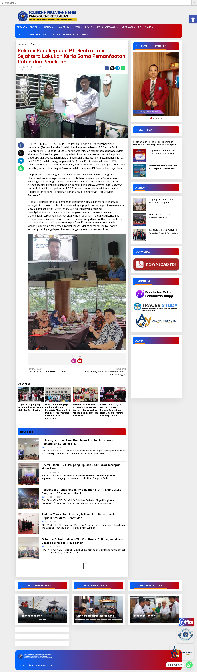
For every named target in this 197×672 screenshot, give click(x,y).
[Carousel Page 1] (40, 619)
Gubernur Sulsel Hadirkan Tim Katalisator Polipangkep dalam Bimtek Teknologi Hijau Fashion (82, 541)
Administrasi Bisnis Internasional (95, 615)
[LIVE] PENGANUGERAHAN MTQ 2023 (47, 370)
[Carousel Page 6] (94, 619)
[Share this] (107, 68)
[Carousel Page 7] (98, 619)
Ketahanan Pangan (143, 615)
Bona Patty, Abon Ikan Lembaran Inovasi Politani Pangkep (105, 372)
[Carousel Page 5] (91, 619)
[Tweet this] (112, 68)
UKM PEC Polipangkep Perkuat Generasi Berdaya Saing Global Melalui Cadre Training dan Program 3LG (111, 410)
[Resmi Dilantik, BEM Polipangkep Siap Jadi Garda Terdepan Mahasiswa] (110, 478)
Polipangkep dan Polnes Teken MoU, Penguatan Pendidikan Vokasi (160, 201)
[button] (193, 19)
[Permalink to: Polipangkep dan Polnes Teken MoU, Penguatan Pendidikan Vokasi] (139, 204)
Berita (33, 44)
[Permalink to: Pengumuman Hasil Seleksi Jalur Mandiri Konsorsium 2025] (139, 155)
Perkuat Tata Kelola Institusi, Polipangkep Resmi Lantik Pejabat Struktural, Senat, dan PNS (78, 516)
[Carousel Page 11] (113, 619)
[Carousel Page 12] (117, 619)
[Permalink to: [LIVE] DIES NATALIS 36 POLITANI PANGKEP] (139, 219)
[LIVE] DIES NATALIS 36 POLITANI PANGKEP (159, 216)
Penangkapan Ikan (31, 615)
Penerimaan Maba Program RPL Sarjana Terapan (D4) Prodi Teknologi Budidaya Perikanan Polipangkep (162, 167)
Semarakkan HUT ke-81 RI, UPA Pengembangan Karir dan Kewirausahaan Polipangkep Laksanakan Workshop (85, 410)
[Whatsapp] (123, 68)
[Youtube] (79, 360)
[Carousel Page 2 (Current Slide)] (44, 619)
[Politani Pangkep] (50, 15)
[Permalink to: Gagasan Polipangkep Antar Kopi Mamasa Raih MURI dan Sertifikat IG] (31, 394)
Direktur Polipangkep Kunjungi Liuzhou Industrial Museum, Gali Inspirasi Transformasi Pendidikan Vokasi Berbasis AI (57, 411)
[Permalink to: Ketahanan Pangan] (154, 609)
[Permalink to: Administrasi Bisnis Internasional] (98, 609)
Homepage (23, 44)
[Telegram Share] (117, 68)
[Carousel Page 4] (87, 619)
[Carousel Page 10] (109, 619)
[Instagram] (73, 360)
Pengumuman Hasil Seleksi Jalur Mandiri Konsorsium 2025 (161, 152)
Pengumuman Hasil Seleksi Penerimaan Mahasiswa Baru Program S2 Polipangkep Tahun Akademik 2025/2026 (154, 143)
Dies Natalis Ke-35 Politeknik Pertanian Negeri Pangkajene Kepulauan (163, 231)
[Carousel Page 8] (102, 619)
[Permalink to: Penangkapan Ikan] (42, 609)
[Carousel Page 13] (120, 619)
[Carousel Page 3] (83, 619)
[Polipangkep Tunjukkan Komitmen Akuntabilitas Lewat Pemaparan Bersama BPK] (107, 453)
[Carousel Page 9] (105, 619)
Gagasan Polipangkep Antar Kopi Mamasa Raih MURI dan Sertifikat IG (30, 407)
